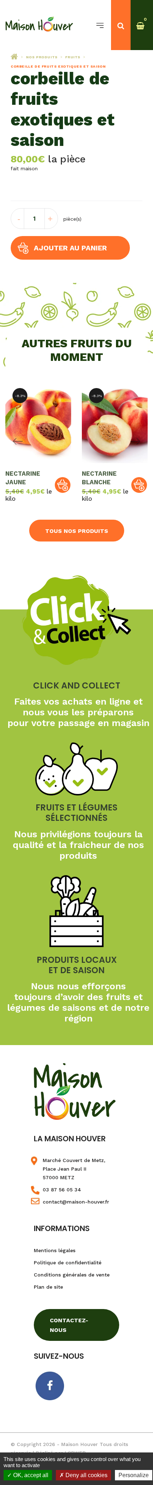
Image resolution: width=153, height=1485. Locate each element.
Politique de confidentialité (67, 1262)
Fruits (72, 57)
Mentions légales (54, 1250)
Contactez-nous (69, 1325)
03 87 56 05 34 (62, 1189)
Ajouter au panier (70, 248)
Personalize (133, 1475)
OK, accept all (30, 1475)
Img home (14, 56)
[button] (62, 485)
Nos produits (42, 57)
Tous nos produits (76, 531)
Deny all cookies (85, 1475)
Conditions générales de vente (72, 1275)
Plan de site (48, 1287)
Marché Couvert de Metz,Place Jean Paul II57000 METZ (74, 1168)
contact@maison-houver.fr (76, 1202)
